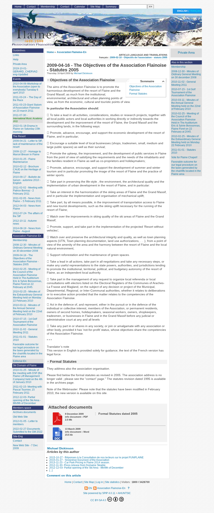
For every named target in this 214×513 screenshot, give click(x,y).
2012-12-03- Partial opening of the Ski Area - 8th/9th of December (86, 467)
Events (17, 79)
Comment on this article (64, 475)
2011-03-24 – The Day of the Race (27, 99)
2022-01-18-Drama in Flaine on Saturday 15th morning (26, 128)
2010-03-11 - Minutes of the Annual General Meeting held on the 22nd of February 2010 (185, 105)
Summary (111, 6)
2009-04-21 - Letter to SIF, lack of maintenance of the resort (28, 143)
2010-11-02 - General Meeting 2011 (183, 83)
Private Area (186, 52)
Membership (178, 66)
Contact (31, 6)
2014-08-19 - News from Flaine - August (27, 230)
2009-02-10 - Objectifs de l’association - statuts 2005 (138, 57)
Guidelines (19, 50)
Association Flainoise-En (71, 52)
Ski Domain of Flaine (25, 365)
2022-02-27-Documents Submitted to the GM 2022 (27, 430)
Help (15, 59)
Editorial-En (19, 361)
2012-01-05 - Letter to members (25, 423)
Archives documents (24, 412)
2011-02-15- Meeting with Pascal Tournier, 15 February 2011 (27, 389)
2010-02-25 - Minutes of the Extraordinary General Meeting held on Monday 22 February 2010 (186, 141)
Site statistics (112, 482)
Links (16, 55)
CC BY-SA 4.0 (98, 500)
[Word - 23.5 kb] (56, 439)
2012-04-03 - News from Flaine (27, 207)
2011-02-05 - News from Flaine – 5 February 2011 (27, 200)
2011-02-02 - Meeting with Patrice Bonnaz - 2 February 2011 (28, 190)
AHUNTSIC (124, 493)
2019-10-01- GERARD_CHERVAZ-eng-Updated (25, 71)
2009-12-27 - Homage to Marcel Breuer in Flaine (27, 153)
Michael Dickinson (83, 73)
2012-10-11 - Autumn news (25, 222)
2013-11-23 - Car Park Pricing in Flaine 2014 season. (79, 462)
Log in (99, 482)
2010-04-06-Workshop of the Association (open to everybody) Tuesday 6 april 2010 (27, 88)
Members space (22, 407)
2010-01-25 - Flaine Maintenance (24, 161)
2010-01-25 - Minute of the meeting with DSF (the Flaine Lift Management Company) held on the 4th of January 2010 (27, 376)
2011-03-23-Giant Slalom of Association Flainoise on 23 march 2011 (27, 107)
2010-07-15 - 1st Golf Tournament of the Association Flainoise (183, 92)
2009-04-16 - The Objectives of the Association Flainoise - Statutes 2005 (26, 260)
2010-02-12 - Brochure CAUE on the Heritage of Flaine (27, 169)
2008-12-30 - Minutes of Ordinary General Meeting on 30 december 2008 (186, 74)
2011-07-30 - (27, 118)
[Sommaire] (48, 80)
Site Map (95, 6)
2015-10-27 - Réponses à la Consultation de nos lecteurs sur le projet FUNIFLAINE (96, 457)
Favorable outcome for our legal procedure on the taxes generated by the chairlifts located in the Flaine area (186, 167)
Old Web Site (20, 416)
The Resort (19, 136)
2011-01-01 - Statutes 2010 (183, 151)
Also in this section (181, 62)
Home (50, 52)
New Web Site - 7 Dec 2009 (25, 447)
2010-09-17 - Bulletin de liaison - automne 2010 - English (27, 180)
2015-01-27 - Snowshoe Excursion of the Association (79, 460)
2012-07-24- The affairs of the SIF (27, 215)
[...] (50, 470)
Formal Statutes (138, 93)
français (195, 11)
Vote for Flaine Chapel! (184, 157)
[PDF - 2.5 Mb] (56, 424)
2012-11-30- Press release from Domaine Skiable (77, 465)
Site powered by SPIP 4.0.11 (99, 493)
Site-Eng (18, 436)
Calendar (79, 6)
